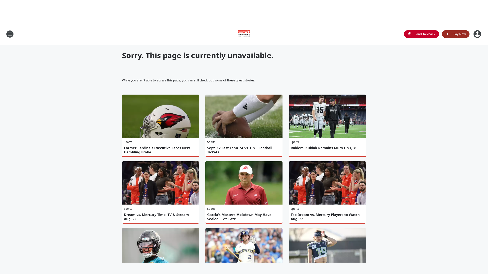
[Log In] (478, 34)
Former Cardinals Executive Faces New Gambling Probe (157, 150)
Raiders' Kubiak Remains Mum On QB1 (324, 148)
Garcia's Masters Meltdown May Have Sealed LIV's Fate (239, 217)
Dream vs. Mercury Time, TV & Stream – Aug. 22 (158, 217)
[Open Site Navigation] (10, 34)
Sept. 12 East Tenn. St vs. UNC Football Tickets (239, 150)
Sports (128, 142)
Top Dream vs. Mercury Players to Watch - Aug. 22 (326, 217)
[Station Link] (244, 34)
